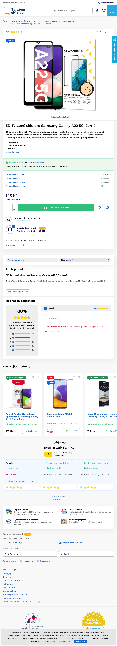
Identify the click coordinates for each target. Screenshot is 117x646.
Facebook (28, 561)
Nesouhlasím (64, 641)
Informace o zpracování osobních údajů (21, 601)
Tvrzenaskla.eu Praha (15, 174)
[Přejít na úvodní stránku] (14, 11)
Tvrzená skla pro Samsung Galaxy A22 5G (61, 21)
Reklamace (8, 584)
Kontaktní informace (12, 598)
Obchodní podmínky (13, 580)
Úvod (5, 21)
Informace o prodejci (15, 245)
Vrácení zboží (9, 587)
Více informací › (13, 152)
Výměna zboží (9, 591)
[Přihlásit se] (97, 10)
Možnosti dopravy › (37, 162)
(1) (14, 32)
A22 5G (37, 21)
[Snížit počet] (14, 209)
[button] (112, 10)
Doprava (7, 577)
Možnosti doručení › (22, 221)
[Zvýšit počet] (14, 206)
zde (53, 641)
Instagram (45, 561)
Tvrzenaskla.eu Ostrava (15, 182)
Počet (9, 207)
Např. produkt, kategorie (63, 11)
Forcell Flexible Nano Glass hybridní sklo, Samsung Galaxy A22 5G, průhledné (22, 416)
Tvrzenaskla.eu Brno (14, 178)
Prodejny (7, 573)
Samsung (16, 21)
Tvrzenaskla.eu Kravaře (15, 186)
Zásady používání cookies (15, 594)
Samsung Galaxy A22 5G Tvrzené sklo (59, 415)
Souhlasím (80, 641)
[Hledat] (49, 11)
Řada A (27, 21)
